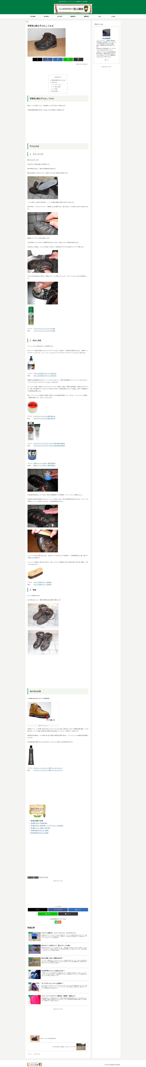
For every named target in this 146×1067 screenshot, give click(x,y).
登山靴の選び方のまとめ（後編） (40, 833)
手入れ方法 (54, 82)
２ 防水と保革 (56, 86)
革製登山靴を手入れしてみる (58, 80)
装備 (47, 877)
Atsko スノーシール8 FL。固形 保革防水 (45, 463)
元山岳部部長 (106, 38)
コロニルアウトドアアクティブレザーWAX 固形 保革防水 (49, 443)
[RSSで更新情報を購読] (59, 922)
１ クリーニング (57, 84)
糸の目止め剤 (55, 91)
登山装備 (31, 877)
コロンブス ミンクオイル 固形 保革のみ (44, 416)
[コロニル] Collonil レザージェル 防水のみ (45, 373)
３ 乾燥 (55, 89)
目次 (56, 77)
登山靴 (36, 877)
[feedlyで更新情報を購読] (56, 922)
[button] (78, 59)
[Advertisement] (58, 69)
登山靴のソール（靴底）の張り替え (40, 828)
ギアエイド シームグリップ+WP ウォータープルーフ (48, 768)
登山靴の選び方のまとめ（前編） (40, 830)
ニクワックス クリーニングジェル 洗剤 (44, 328)
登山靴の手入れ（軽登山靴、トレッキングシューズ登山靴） (47, 825)
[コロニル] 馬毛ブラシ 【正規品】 (43, 582)
